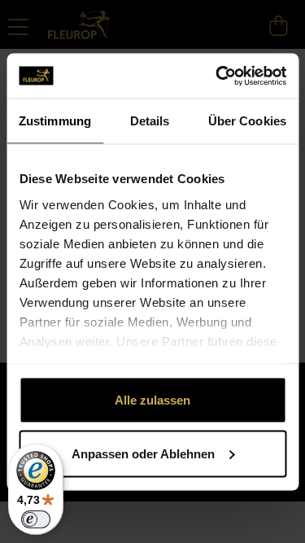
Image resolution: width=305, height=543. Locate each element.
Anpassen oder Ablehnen (143, 453)
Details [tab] (150, 121)
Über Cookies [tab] (247, 121)
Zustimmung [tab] (55, 121)
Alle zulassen (152, 400)
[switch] (35, 519)
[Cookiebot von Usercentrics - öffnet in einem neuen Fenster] (217, 75)
